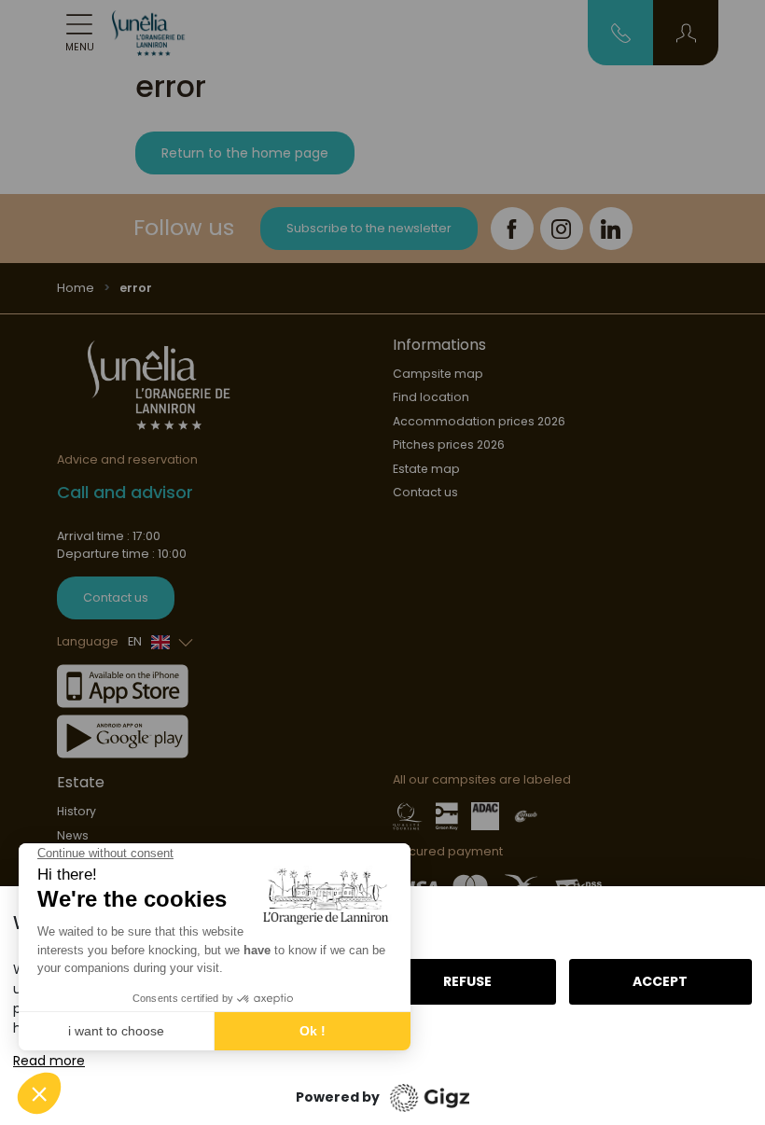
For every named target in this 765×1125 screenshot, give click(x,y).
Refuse (467, 981)
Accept (660, 981)
